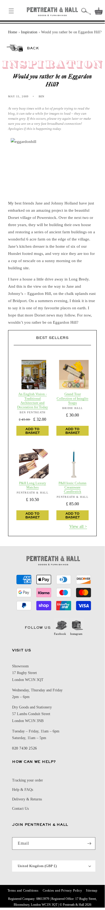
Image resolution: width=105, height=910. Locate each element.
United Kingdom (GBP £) (37, 866)
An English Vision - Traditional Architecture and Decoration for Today (32, 400)
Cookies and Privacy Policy (62, 890)
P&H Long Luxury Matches (32, 485)
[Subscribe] (89, 843)
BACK (33, 48)
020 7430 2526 (24, 748)
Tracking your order (27, 780)
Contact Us (20, 809)
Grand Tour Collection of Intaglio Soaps (72, 398)
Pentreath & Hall (73, 905)
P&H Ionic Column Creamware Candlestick (72, 487)
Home (12, 32)
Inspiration (29, 32)
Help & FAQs (22, 790)
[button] (11, 11)
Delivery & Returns (27, 799)
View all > (78, 526)
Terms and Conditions (23, 890)
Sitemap (91, 890)
